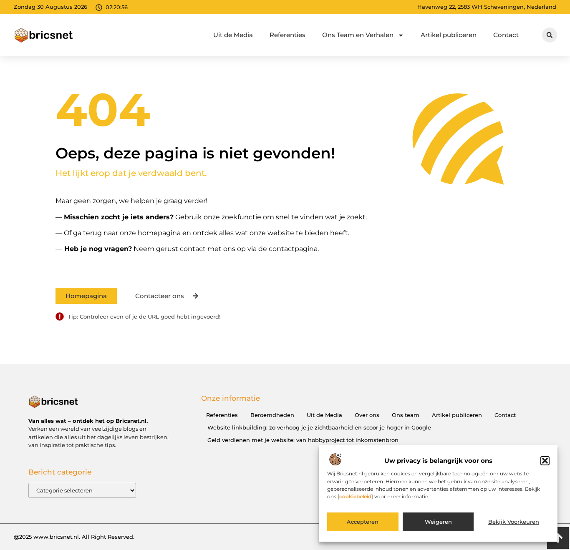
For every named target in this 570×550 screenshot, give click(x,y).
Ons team (405, 415)
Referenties (287, 35)
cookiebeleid (355, 496)
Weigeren (438, 522)
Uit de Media (233, 35)
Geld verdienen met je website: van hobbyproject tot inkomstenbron (302, 440)
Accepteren (362, 522)
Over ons (367, 415)
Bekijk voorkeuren (513, 522)
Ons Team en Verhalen (357, 35)
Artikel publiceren (449, 35)
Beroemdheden (272, 415)
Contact (506, 35)
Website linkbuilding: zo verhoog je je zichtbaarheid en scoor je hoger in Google (319, 427)
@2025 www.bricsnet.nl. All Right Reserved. (74, 536)
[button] (545, 461)
